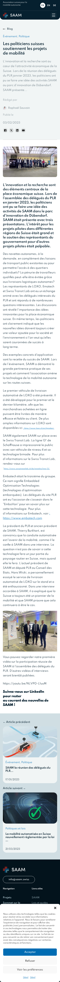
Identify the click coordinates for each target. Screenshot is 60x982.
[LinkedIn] (17, 130)
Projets (7, 897)
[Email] (23, 130)
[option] (49, 5)
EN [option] (48, 5)
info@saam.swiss (19, 879)
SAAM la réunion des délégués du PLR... (28, 769)
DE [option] (54, 5)
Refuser (30, 961)
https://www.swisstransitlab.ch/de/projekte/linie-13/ (27, 469)
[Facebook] (5, 130)
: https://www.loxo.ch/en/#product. (38, 428)
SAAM (36, 897)
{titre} (25, 977)
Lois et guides (40, 903)
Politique (24, 36)
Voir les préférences (30, 969)
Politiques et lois (15, 828)
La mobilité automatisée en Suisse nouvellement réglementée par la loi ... (29, 837)
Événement (10, 36)
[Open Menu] (53, 15)
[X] (11, 130)
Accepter (30, 952)
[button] (55, 908)
